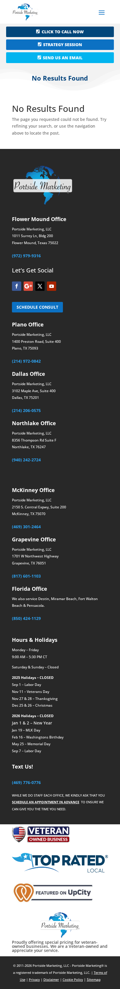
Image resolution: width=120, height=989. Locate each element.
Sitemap (93, 979)
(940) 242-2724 (26, 460)
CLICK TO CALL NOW (63, 31)
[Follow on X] (40, 286)
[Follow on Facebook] (16, 286)
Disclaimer (51, 979)
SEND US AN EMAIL (62, 57)
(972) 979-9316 (26, 255)
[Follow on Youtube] (51, 286)
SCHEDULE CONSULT (37, 307)
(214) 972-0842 (26, 361)
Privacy (34, 979)
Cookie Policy (73, 979)
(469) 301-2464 (26, 526)
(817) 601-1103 (26, 576)
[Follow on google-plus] (28, 286)
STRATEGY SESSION (62, 44)
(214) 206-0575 (26, 410)
